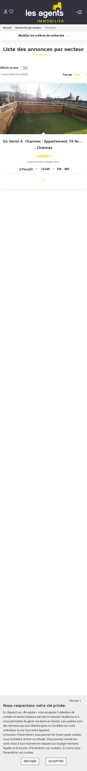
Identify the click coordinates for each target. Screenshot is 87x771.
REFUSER (30, 761)
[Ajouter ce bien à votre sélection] (43, 181)
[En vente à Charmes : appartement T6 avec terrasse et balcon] (43, 108)
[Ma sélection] (11, 12)
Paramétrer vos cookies (18, 752)
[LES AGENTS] (44, 12)
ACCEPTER (56, 761)
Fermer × (75, 700)
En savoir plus (72, 748)
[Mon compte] (5, 12)
